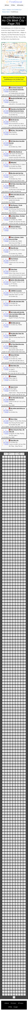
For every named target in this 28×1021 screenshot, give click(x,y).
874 (3, 731)
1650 (9, 974)
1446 (17, 909)
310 (11, 553)
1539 (25, 937)
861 (17, 725)
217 (3, 524)
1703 (6, 991)
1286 (22, 858)
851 (14, 722)
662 (14, 663)
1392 (17, 892)
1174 (12, 824)
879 (17, 731)
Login (16, 1007)
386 (22, 575)
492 (17, 609)
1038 (9, 782)
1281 (9, 858)
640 (3, 657)
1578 (9, 952)
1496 (6, 926)
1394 (22, 892)
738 (25, 686)
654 (17, 660)
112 (11, 490)
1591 (19, 954)
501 (17, 612)
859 (11, 725)
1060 (19, 787)
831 (9, 717)
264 (9, 538)
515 (6, 618)
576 (25, 635)
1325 (6, 872)
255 (9, 536)
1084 (12, 796)
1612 (4, 963)
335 (6, 561)
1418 (14, 901)
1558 (4, 946)
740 (6, 688)
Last (22, 453)
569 (6, 635)
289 (3, 547)
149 (14, 502)
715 (11, 680)
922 (11, 745)
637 (19, 654)
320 (14, 555)
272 (6, 541)
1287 (25, 858)
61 (19, 473)
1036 (4, 782)
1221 (17, 838)
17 (21, 459)
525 (9, 620)
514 (3, 618)
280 (3, 544)
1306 (4, 867)
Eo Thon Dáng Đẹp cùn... (19, 67)
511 (19, 615)
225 (25, 524)
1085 (14, 796)
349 (19, 564)
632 (6, 654)
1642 (12, 971)
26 (21, 462)
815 (14, 711)
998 (22, 768)
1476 (25, 918)
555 (17, 629)
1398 (9, 895)
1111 (12, 804)
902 (6, 739)
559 (3, 632)
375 (17, 572)
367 (19, 570)
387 (25, 575)
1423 (4, 903)
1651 (12, 974)
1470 (9, 918)
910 (3, 742)
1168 (19, 821)
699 (17, 674)
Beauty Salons (6, 11)
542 (6, 626)
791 (22, 703)
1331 (22, 872)
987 (17, 765)
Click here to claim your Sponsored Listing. (14, 81)
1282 (12, 858)
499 (11, 612)
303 (17, 550)
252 (25, 533)
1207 (4, 836)
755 (22, 691)
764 (22, 694)
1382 (14, 889)
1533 (9, 937)
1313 (22, 867)
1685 (6, 985)
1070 (22, 790)
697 (11, 674)
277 (19, 541)
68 (14, 476)
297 (25, 547)
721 (3, 683)
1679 (14, 983)
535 (11, 623)
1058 (14, 787)
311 (14, 553)
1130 (14, 810)
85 (11, 482)
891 (25, 734)
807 (17, 708)
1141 (19, 813)
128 (6, 496)
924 (17, 745)
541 (3, 626)
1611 (25, 960)
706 (11, 677)
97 (19, 485)
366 (17, 570)
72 (24, 476)
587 (6, 640)
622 (3, 652)
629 (22, 652)
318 (9, 555)
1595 (6, 957)
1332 (25, 872)
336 (9, 561)
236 (6, 530)
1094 (14, 799)
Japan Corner (14, 387)
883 (3, 734)
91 (3, 485)
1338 (17, 875)
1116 (25, 804)
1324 (4, 872)
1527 (17, 935)
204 (17, 519)
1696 (12, 988)
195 (17, 516)
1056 (9, 787)
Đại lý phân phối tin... (9, 61)
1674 (25, 980)
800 (22, 705)
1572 (17, 949)
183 (9, 513)
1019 (6, 776)
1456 (19, 912)
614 (6, 649)
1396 (4, 895)
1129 (12, 810)
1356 (17, 881)
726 (17, 683)
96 (16, 485)
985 (11, 765)
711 (24, 677)
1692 (25, 985)
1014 (17, 773)
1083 (9, 796)
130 (11, 496)
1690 (19, 985)
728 (22, 683)
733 (11, 686)
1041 (17, 782)
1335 (9, 875)
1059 (17, 787)
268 (19, 538)
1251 (25, 847)
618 (17, 649)
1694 (6, 988)
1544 (14, 940)
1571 (14, 949)
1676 (6, 983)
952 (19, 753)
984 (9, 765)
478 (3, 606)
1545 (17, 940)
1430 (22, 903)
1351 (4, 881)
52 (19, 471)
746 (22, 688)
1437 (17, 906)
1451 (6, 912)
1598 (14, 957)
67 (11, 476)
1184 (14, 827)
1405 (4, 898)
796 (11, 705)
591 (17, 640)
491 (14, 609)
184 (11, 513)
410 (14, 584)
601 (19, 643)
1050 (17, 785)
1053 (25, 785)
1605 (9, 960)
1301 (14, 864)
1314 (25, 867)
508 (11, 615)
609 (17, 646)
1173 (9, 824)
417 (9, 587)
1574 (22, 949)
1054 (4, 787)
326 (6, 558)
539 (22, 623)
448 (19, 595)
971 (22, 759)
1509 (17, 929)
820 (3, 714)
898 (19, 736)
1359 (25, 881)
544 (11, 626)
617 (14, 649)
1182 (9, 827)
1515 (9, 932)
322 (19, 555)
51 (16, 471)
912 (9, 742)
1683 (25, 983)
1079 (22, 793)
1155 (9, 819)
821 (6, 714)
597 (9, 643)
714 (9, 680)
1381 (12, 889)
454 (11, 598)
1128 (9, 810)
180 (25, 510)
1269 (25, 853)
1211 (14, 836)
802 (3, 708)
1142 (22, 813)
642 (9, 657)
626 (14, 652)
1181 (6, 827)
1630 (4, 969)
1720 (14, 997)
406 (3, 584)
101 (6, 487)
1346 (14, 878)
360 (25, 567)
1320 (17, 869)
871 (19, 728)
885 (9, 734)
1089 (25, 796)
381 (9, 575)
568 (3, 635)
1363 (12, 884)
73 (3, 479)
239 (14, 530)
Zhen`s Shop (12, 63)
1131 (17, 810)
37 (3, 468)
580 (11, 637)
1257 (17, 850)
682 (19, 669)
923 (14, 745)
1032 (17, 779)
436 (11, 592)
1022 (14, 776)
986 (14, 765)
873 (25, 728)
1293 (17, 861)
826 (19, 714)
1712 (6, 994)
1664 (22, 977)
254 (6, 536)
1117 (4, 807)
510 (17, 615)
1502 (22, 926)
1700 (22, 988)
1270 (4, 855)
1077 (17, 793)
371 (6, 572)
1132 (19, 810)
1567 (4, 949)
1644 (17, 971)
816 (17, 711)
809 (22, 708)
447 (17, 595)
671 (14, 666)
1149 (17, 816)
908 (22, 739)
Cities (13, 5)
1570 (12, 949)
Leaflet (8, 73)
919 (3, 745)
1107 (25, 802)
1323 (25, 869)
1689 (17, 985)
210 (9, 521)
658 (3, 663)
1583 (22, 952)
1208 (6, 836)
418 (11, 587)
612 (25, 646)
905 (14, 739)
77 (14, 479)
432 (25, 589)
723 (9, 683)
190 (3, 516)
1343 (6, 878)
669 (9, 666)
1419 (17, 901)
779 (14, 700)
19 (3, 462)
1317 (9, 869)
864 (25, 725)
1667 (6, 980)
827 (22, 714)
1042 (19, 782)
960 (17, 756)
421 (19, 587)
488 (6, 609)
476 (22, 604)
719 (22, 680)
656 (22, 660)
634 (11, 654)
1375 (19, 886)
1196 (22, 830)
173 (6, 510)
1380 (9, 889)
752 (14, 691)
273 (9, 541)
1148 (14, 816)
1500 (17, 926)
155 (6, 504)
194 (14, 516)
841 (11, 720)
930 (9, 748)
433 (3, 592)
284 (14, 544)
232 (19, 527)
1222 (19, 838)
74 (6, 479)
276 (17, 541)
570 (9, 635)
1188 (25, 827)
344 (6, 564)
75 (8, 479)
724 (11, 683)
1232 (22, 841)
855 (25, 722)
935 (22, 748)
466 (19, 601)
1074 (9, 793)
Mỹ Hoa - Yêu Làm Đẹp (17, 130)
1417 (12, 901)
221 (14, 524)
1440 (25, 906)
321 (17, 555)
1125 (25, 807)
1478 (6, 920)
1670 (14, 980)
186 (17, 513)
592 (19, 640)
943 (19, 751)
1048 (12, 785)
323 (22, 555)
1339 (19, 875)
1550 (6, 943)
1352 (6, 881)
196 (19, 516)
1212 (17, 836)
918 (25, 742)
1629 (25, 966)
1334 (6, 875)
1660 (12, 977)
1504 (4, 929)
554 (14, 629)
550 (3, 629)
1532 (6, 937)
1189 (4, 830)
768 (9, 697)
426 (9, 589)
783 (25, 700)
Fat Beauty (13, 376)
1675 (4, 983)
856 (3, 725)
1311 (17, 867)
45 (24, 468)
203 (14, 519)
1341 (25, 875)
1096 (19, 799)
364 (11, 570)
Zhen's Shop (13, 419)
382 (11, 575)
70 (19, 476)
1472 (14, 918)
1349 (22, 878)
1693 (4, 988)
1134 (25, 810)
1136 (6, 813)
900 (25, 736)
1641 (9, 971)
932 (14, 748)
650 (6, 660)
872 (22, 728)
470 (6, 604)
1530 (25, 935)
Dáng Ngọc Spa (14, 365)
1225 (4, 841)
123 (17, 493)
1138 (12, 813)
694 (3, 674)
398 (6, 581)
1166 (14, 821)
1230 (17, 841)
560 (6, 632)
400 (11, 581)
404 (22, 581)
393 (17, 578)
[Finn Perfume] (10, 57)
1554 (17, 943)
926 (22, 745)
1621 (4, 966)
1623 (9, 966)
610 (19, 646)
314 (22, 553)
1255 (12, 850)
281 (6, 544)
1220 (14, 838)
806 (14, 708)
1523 (6, 935)
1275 (17, 855)
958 (11, 756)
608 (14, 646)
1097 (22, 799)
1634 (14, 969)
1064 (6, 790)
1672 (19, 980)
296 (22, 547)
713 (6, 680)
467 (22, 601)
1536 (17, 937)
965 (6, 759)
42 (16, 468)
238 (11, 530)
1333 (4, 875)
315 (25, 553)
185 (14, 513)
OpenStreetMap (19, 73)
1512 (25, 929)
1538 (22, 937)
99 (24, 485)
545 (14, 626)
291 (9, 547)
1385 (22, 889)
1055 (6, 787)
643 (11, 657)
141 (17, 499)
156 (9, 504)
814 (11, 711)
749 (6, 691)
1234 (4, 844)
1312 (19, 867)
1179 (25, 824)
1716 (17, 994)
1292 (14, 861)
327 (9, 558)
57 (8, 473)
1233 (25, 841)
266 (14, 538)
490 (11, 609)
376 (19, 572)
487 (3, 609)
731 (6, 686)
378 (25, 572)
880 (19, 731)
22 (11, 462)
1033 (19, 779)
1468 (4, 918)
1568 (6, 949)
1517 (14, 932)
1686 (9, 985)
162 (25, 504)
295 (19, 547)
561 (9, 632)
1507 (12, 929)
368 (22, 570)
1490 (14, 923)
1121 (14, 807)
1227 (9, 841)
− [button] (3, 47)
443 (6, 595)
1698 (17, 988)
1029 (9, 779)
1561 (12, 946)
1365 (17, 884)
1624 (12, 966)
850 (11, 722)
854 (22, 722)
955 (3, 756)
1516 (12, 932)
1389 (9, 892)
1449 (25, 909)
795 (9, 705)
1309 (12, 867)
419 (14, 587)
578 (6, 637)
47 (6, 471)
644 (14, 657)
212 (14, 521)
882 (25, 731)
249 (17, 533)
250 (19, 533)
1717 (19, 994)
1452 (9, 912)
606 (9, 646)
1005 (17, 770)
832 (11, 717)
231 (17, 527)
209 (6, 521)
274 (11, 541)
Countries (20, 5)
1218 (9, 838)
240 (17, 530)
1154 (6, 819)
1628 (22, 966)
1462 (12, 915)
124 (19, 493)
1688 (14, 985)
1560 (9, 946)
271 (3, 541)
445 (11, 595)
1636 (19, 969)
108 (25, 487)
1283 (14, 858)
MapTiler (12, 73)
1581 (17, 952)
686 (6, 671)
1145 (6, 816)
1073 (6, 793)
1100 (6, 802)
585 (25, 637)
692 (22, 671)
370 (3, 572)
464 (14, 601)
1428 (17, 903)
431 (22, 589)
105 (17, 487)
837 (25, 717)
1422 (25, 901)
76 (11, 479)
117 (24, 490)
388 (3, 578)
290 (6, 547)
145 (3, 502)
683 (22, 669)
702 (25, 674)
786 (9, 703)
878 (14, 731)
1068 (17, 790)
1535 (14, 937)
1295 (22, 861)
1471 (12, 918)
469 (3, 604)
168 (17, 507)
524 (6, 620)
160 (19, 504)
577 (3, 637)
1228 (12, 841)
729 (25, 683)
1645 (19, 971)
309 (9, 553)
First (6, 453)
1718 (22, 994)
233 (22, 527)
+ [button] (3, 44)
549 (25, 626)
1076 (14, 793)
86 (14, 482)
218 (6, 524)
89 (21, 482)
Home (7, 5)
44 (21, 468)
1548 (25, 940)
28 (3, 465)
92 (6, 485)
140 (14, 499)
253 (3, 536)
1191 (9, 830)
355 (11, 567)
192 (9, 516)
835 (19, 717)
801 (25, 705)
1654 (19, 974)
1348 (19, 878)
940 (11, 751)
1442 (6, 909)
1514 (6, 932)
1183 (12, 827)
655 (19, 660)
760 (11, 694)
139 (11, 499)
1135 (4, 813)
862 (19, 725)
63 (24, 473)
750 (9, 691)
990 (25, 765)
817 (19, 711)
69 (16, 476)
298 (3, 550)
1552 (12, 943)
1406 (6, 898)
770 (14, 697)
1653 (17, 974)
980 (22, 762)
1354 (12, 881)
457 (19, 598)
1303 (19, 864)
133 (19, 496)
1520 (22, 932)
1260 (25, 850)
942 (17, 751)
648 (25, 657)
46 (3, 471)
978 (17, 762)
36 (24, 465)
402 (17, 581)
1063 (4, 790)
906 (17, 739)
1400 (14, 895)
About (7, 1003)
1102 (12, 802)
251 (22, 533)
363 (9, 570)
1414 (4, 901)
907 (19, 739)
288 (25, 544)
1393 (19, 892)
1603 (4, 960)
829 (3, 717)
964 (3, 759)
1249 (19, 847)
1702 (4, 991)
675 (25, 666)
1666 (4, 980)
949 (11, 753)
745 (19, 688)
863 (22, 725)
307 (3, 553)
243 (25, 530)
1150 (19, 816)
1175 (14, 824)
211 (11, 521)
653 (14, 660)
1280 (6, 858)
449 (22, 595)
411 (17, 584)
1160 (22, 819)
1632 (9, 969)
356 (14, 567)
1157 (14, 819)
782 (22, 700)
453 (9, 598)
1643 (14, 971)
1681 (19, 983)
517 (11, 618)
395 (22, 578)
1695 (9, 988)
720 (25, 680)
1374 (17, 886)
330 (17, 558)
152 (22, 502)
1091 (6, 799)
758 (6, 694)
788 (14, 703)
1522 (4, 935)
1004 (14, 770)
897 (17, 736)
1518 (17, 932)
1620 (25, 963)
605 (6, 646)
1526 (14, 935)
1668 (9, 980)
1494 (25, 923)
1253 (6, 850)
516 (9, 618)
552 (9, 629)
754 (19, 691)
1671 (17, 980)
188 (22, 513)
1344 (9, 878)
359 (22, 567)
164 (6, 507)
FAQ (10, 1007)
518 (14, 618)
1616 (14, 963)
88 (19, 482)
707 (14, 677)
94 (11, 485)
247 (11, 533)
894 (9, 736)
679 (11, 669)
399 (9, 581)
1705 (12, 991)
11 (6, 459)
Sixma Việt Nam (16, 61)
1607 (14, 960)
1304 (22, 864)
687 (9, 671)
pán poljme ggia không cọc (17, 408)
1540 (4, 940)
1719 (25, 994)
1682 (22, 983)
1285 (19, 858)
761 (14, 694)
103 (11, 487)
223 (19, 524)
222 (17, 524)
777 (9, 700)
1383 (17, 889)
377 (22, 572)
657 (25, 660)
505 (3, 615)
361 (3, 570)
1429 (19, 903)
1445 (14, 909)
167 (14, 507)
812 (6, 711)
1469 (6, 918)
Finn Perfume (14, 258)
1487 (6, 923)
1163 (6, 821)
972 (25, 759)
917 (22, 742)
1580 (14, 952)
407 (6, 584)
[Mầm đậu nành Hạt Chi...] (10, 56)
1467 (25, 915)
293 (14, 547)
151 (19, 502)
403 (19, 581)
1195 (19, 830)
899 (22, 736)
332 (22, 558)
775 (3, 700)
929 (6, 748)
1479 (9, 920)
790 (19, 703)
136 (3, 499)
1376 (22, 886)
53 (21, 471)
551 (6, 629)
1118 (6, 807)
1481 (14, 920)
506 (6, 615)
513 (25, 615)
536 (14, 623)
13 (11, 459)
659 (6, 663)
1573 (19, 949)
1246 (12, 847)
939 (9, 751)
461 (6, 601)
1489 (12, 923)
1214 (22, 836)
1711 (4, 994)
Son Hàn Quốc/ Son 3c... (14, 59)
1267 (19, 853)
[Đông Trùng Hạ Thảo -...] (11, 47)
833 (14, 717)
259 (19, 536)
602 (22, 643)
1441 (4, 909)
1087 (19, 796)
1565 (22, 946)
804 (9, 708)
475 (19, 604)
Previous (12, 453)
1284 (17, 858)
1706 (14, 991)
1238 (14, 844)
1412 (22, 898)
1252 (4, 850)
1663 (19, 977)
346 (11, 564)
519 (17, 618)
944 (22, 751)
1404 (25, 895)
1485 (25, 920)
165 (9, 507)
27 (24, 462)
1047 (9, 785)
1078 (19, 793)
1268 (22, 853)
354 (9, 567)
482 (14, 606)
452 (6, 598)
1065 (9, 790)
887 (14, 734)
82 (3, 482)
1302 (17, 864)
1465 (19, 915)
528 (17, 620)
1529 (22, 935)
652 (11, 660)
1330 (19, 872)
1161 (25, 819)
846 (25, 720)
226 (3, 527)
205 (19, 519)
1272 (9, 855)
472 (11, 604)
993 (9, 768)
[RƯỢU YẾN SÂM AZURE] (22, 58)
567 (25, 632)
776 (6, 700)
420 (17, 587)
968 (14, 759)
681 (17, 669)
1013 (14, 773)
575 (22, 635)
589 (11, 640)
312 (17, 553)
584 (22, 637)
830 (6, 717)
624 (9, 652)
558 (25, 629)
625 (11, 652)
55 (3, 473)
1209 (9, 836)
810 (25, 708)
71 (21, 476)
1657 (4, 977)
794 (6, 705)
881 (22, 731)
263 (6, 538)
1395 (25, 892)
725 (14, 683)
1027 (4, 779)
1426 (12, 903)
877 (11, 731)
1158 (17, 819)
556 (19, 629)
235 (3, 530)
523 (3, 620)
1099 (4, 802)
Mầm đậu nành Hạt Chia (16, 173)
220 (11, 524)
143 (22, 499)
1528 (19, 935)
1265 (14, 853)
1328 (14, 872)
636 (17, 654)
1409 (14, 898)
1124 (22, 807)
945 (25, 751)
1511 (22, 929)
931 (11, 748)
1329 (17, 872)
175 (11, 510)
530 (22, 620)
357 (17, 567)
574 (19, 635)
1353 (9, 881)
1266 (17, 853)
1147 (12, 816)
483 (17, 606)
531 (25, 620)
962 (22, 756)
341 (22, 561)
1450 (4, 912)
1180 (4, 827)
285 (17, 544)
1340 (22, 875)
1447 (19, 909)
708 (17, 677)
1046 (6, 785)
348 (17, 564)
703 (3, 677)
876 (9, 731)
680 (14, 669)
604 (3, 646)
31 (11, 465)
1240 (19, 844)
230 (14, 527)
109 (3, 490)
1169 (22, 821)
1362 (9, 884)
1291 (12, 861)
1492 (19, 923)
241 (19, 530)
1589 (14, 954)
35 (21, 465)
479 (6, 606)
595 (3, 643)
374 (14, 572)
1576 (4, 952)
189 (25, 513)
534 (9, 623)
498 (9, 612)
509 (14, 615)
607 (11, 646)
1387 (4, 892)
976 (11, 762)
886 (11, 734)
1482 (17, 920)
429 (17, 589)
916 (19, 742)
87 (16, 482)
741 (9, 688)
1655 (22, 974)
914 (14, 742)
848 (6, 722)
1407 (9, 898)
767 (6, 697)
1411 (19, 898)
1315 (4, 869)
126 (25, 493)
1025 (22, 776)
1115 (22, 804)
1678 (12, 983)
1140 (17, 813)
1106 (22, 802)
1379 (6, 889)
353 (6, 567)
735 (17, 686)
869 (14, 728)
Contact (13, 1003)
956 (6, 756)
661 (11, 663)
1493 (22, 923)
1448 (22, 909)
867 (9, 728)
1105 (19, 802)
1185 (17, 827)
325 (3, 558)
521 (22, 618)
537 (17, 623)
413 (22, 584)
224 (22, 524)
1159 (19, 819)
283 (11, 544)
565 (19, 632)
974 (6, 762)
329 (14, 558)
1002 (9, 770)
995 (14, 768)
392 (14, 578)
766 (3, 697)
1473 (17, 918)
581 (14, 637)
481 (11, 606)
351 (25, 564)
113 (14, 490)
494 (22, 609)
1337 (14, 875)
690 (17, 671)
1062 (25, 787)
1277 (22, 855)
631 (3, 654)
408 (9, 584)
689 (14, 671)
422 (22, 587)
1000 (4, 770)
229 (11, 527)
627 (17, 652)
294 (17, 547)
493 (19, 609)
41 (14, 468)
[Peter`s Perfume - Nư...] (14, 57)
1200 (9, 833)
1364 (14, 884)
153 (25, 502)
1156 (12, 819)
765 (25, 694)
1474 (19, 918)
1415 (6, 901)
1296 (25, 861)
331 (19, 558)
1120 (12, 807)
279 (25, 541)
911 (6, 742)
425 (6, 589)
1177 (19, 824)
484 (19, 606)
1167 (17, 821)
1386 (25, 889)
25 (19, 462)
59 (14, 473)
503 (22, 612)
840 (9, 720)
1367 (22, 884)
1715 (14, 994)
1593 (25, 954)
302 (14, 550)
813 (9, 711)
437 (14, 592)
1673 (22, 980)
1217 (6, 838)
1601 (22, 957)
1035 (25, 779)
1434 (9, 906)
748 (3, 691)
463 (11, 601)
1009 (4, 773)
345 (9, 564)
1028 (6, 779)
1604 (6, 960)
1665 (25, 977)
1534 (12, 937)
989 (22, 765)
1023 (17, 776)
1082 (6, 796)
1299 (9, 864)
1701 (25, 988)
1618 (19, 963)
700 (19, 674)
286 (19, 544)
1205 (22, 833)
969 (17, 759)
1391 (14, 892)
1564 (19, 946)
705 (9, 677)
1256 (14, 850)
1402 (19, 895)
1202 (14, 833)
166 (11, 507)
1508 (14, 929)
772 (19, 697)
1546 (19, 940)
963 (25, 756)
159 (17, 504)
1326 (9, 872)
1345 (12, 878)
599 (14, 643)
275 (14, 541)
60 (16, 473)
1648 (4, 974)
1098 (25, 799)
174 (9, 510)
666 (25, 663)
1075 (12, 793)
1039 (12, 782)
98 (21, 485)
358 (19, 567)
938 (6, 751)
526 (11, 620)
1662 (17, 977)
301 (11, 550)
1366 (19, 884)
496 (3, 612)
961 (19, 756)
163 (3, 507)
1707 (17, 991)
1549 (4, 943)
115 (19, 490)
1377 (25, 886)
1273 (12, 855)
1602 (25, 957)
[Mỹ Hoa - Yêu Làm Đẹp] (11, 56)
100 (3, 487)
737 (22, 686)
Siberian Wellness (15, 226)
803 (6, 708)
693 (25, 671)
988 (19, 765)
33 (16, 465)
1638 (25, 969)
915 (17, 742)
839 (6, 720)
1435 (12, 906)
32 (14, 465)
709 (19, 677)
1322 (22, 869)
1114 (19, 804)
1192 (12, 830)
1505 (6, 929)
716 (14, 680)
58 (11, 473)
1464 (17, 915)
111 (8, 490)
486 (25, 606)
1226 (6, 841)
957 (9, 756)
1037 (6, 782)
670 (11, 666)
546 (17, 626)
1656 (25, 974)
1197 (25, 830)
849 (9, 722)
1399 (12, 895)
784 (3, 703)
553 (11, 629)
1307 (6, 867)
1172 (6, 824)
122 (14, 493)
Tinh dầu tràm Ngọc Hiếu (17, 301)
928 (3, 748)
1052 (22, 785)
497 (6, 612)
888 (17, 734)
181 (3, 513)
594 (25, 640)
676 (3, 669)
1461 (9, 915)
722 (6, 683)
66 (8, 476)
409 (11, 584)
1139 (14, 813)
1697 (14, 988)
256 (11, 536)
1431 (25, 903)
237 (9, 530)
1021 (12, 776)
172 (3, 510)
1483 (19, 920)
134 (22, 496)
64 (3, 476)
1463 (14, 915)
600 (17, 643)
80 (21, 479)
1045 (4, 785)
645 (17, 657)
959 (14, 756)
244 (3, 533)
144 (25, 499)
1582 (19, 952)
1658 (6, 977)
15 (16, 459)
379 (3, 575)
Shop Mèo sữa (14, 440)
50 (14, 471)
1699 (19, 988)
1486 (4, 923)
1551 (9, 943)
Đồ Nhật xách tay (15, 323)
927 (25, 745)
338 (14, 561)
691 (19, 671)
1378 (4, 889)
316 (3, 555)
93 (8, 485)
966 (9, 759)
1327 (12, 872)
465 (17, 601)
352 (3, 567)
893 (6, 736)
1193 (14, 830)
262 (3, 538)
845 (22, 720)
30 (8, 465)
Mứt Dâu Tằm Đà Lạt (16, 151)
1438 (19, 906)
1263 (9, 853)
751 (11, 691)
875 (6, 731)
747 (25, 688)
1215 (25, 836)
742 (11, 688)
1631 (6, 969)
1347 (17, 878)
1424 (6, 903)
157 (11, 504)
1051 (19, 785)
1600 (19, 957)
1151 (22, 816)
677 (6, 669)
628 (19, 652)
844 (19, 720)
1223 (22, 838)
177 (17, 510)
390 (9, 578)
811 (3, 711)
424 (3, 589)
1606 (12, 960)
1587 (9, 954)
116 (22, 490)
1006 (19, 770)
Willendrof (13, 162)
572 (14, 635)
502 (19, 612)
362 (6, 570)
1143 (25, 813)
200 (6, 519)
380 (6, 575)
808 (19, 708)
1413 (25, 898)
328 (11, 558)
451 (3, 598)
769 (11, 697)
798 (17, 705)
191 (6, 516)
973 (3, 762)
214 (19, 521)
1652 (14, 974)
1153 (4, 819)
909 (25, 739)
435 (9, 592)
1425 (9, 903)
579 (9, 637)
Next (17, 453)
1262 (6, 853)
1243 (4, 847)
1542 (9, 940)
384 (17, 575)
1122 (17, 807)
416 (6, 587)
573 (17, 635)
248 (14, 533)
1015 (19, 773)
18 (24, 459)
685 (3, 671)
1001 (6, 770)
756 (25, 691)
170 (22, 507)
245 (6, 533)
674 (22, 666)
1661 (14, 977)
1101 (9, 802)
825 (17, 714)
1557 (25, 943)
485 (22, 606)
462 (9, 601)
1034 (22, 779)
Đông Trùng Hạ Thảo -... (11, 50)
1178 (22, 824)
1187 (22, 827)
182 (6, 513)
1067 (14, 790)
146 (6, 502)
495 (25, 609)
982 (3, 765)
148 (11, 502)
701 (22, 674)
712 (3, 680)
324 (25, 555)
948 (9, 753)
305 (22, 550)
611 (22, 646)
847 (3, 722)
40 (11, 468)
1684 (4, 985)
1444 (12, 909)
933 (17, 748)
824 (14, 714)
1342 (4, 878)
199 (3, 519)
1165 (12, 821)
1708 (19, 991)
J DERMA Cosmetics (16, 290)
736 (19, 686)
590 (14, 640)
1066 (12, 790)
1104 (17, 802)
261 (25, 536)
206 (22, 519)
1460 (6, 915)
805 (11, 708)
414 (25, 584)
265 (11, 538)
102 (9, 487)
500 (14, 612)
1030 (12, 779)
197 (22, 516)
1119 (9, 807)
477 (25, 604)
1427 (14, 903)
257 (14, 536)
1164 (9, 821)
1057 (12, 787)
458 (22, 598)
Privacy (21, 1003)
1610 (22, 960)
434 (6, 592)
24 (16, 462)
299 (6, 550)
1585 (4, 954)
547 (19, 626)
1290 (9, 861)
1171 (4, 824)
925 (19, 745)
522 (25, 618)
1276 (19, 855)
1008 (25, 770)
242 (22, 530)
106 (19, 487)
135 (25, 496)
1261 (4, 853)
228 (9, 527)
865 (3, 728)
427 (11, 589)
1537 (19, 937)
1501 (19, 926)
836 (22, 717)
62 (21, 473)
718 (19, 680)
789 (17, 703)
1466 (22, 915)
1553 (14, 943)
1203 (17, 833)
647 (22, 657)
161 (22, 504)
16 (19, 459)
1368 (25, 884)
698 (14, 674)
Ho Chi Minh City (16, 9)
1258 (19, 850)
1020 (9, 776)
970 (19, 759)
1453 (12, 912)
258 (17, 536)
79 (19, 479)
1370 (6, 886)
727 (19, 683)
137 (6, 499)
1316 (6, 869)
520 (19, 618)
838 (3, 720)
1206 (25, 833)
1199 (6, 833)
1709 (22, 991)
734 (14, 686)
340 (19, 561)
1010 (6, 773)
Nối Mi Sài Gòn (15, 119)
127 (3, 496)
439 (19, 592)
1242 (25, 844)
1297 (4, 864)
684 (25, 669)
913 (11, 742)
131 (14, 496)
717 (17, 680)
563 (14, 632)
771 (17, 697)
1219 (12, 838)
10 (3, 459)
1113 (17, 804)
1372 (12, 886)
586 (3, 640)
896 (14, 736)
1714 (12, 994)
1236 (9, 844)
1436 (14, 906)
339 (17, 561)
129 (9, 496)
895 (11, 736)
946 (3, 753)
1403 (22, 895)
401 (14, 581)
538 (19, 623)
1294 (19, 861)
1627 (19, 966)
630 (25, 652)
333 (25, 558)
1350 (25, 878)
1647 (25, 971)
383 (14, 575)
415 (3, 587)
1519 (19, 932)
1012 (12, 773)
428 (14, 589)
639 (25, 654)
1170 (25, 821)
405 (25, 581)
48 (8, 471)
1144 (4, 816)
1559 (6, 946)
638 (22, 654)
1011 (9, 773)
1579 (12, 952)
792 (25, 703)
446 (14, 595)
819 (25, 711)
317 (6, 555)
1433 (6, 906)
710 (22, 677)
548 (22, 626)
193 (11, 516)
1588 (12, 954)
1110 (9, 804)
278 (22, 541)
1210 (12, 836)
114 (17, 490)
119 (6, 493)
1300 (12, 864)
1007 (22, 770)
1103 (14, 802)
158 (14, 504)
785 (6, 703)
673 (19, 666)
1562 (14, 946)
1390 (12, 892)
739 (3, 688)
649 (3, 660)
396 (25, 578)
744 (17, 688)
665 (22, 663)
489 (9, 609)
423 (25, 587)
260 (22, 536)
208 (3, 521)
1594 (4, 957)
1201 (12, 833)
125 (22, 493)
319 (11, 555)
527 (14, 620)
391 (11, 578)
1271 (6, 855)
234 (25, 527)
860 (14, 725)
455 (14, 598)
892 (3, 736)
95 (14, 485)
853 (19, 722)
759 (9, 694)
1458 (25, 912)
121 (11, 493)
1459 (4, 915)
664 (19, 663)
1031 (14, 779)
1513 (4, 932)
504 (25, 612)
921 (9, 745)
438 (17, 592)
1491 (17, 923)
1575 (25, 949)
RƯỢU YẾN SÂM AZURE (17, 280)
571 (11, 635)
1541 (6, 940)
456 (17, 598)
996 (17, 768)
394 (19, 578)
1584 (25, 952)
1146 (9, 816)
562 (11, 632)
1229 (14, 841)
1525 (12, 935)
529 (19, 620)
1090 (4, 799)
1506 (9, 929)
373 (11, 572)
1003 (12, 770)
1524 (9, 935)
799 (19, 705)
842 (14, 720)
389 (6, 578)
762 (17, 694)
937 (3, 751)
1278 (25, 855)
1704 (9, 991)
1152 (25, 816)
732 (9, 686)
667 (3, 666)
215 (22, 521)
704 (6, 677)
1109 (6, 804)
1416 (9, 901)
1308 (9, 867)
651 (9, 660)
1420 (19, 901)
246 (9, 533)
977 (14, 762)
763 (19, 694)
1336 (12, 875)
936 (25, 748)
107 (22, 487)
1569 (9, 949)
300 (9, 550)
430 (19, 589)
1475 (22, 918)
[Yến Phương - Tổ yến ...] (19, 52)
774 (25, 697)
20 (6, 462)
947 (6, 753)
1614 (9, 963)
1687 (12, 985)
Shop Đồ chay (14, 248)
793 (3, 705)
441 (25, 592)
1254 (9, 850)
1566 (25, 946)
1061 (22, 787)
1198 (4, 833)
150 (17, 502)
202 (11, 519)
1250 (22, 847)
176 (14, 510)
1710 (25, 991)
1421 (22, 901)
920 (6, 745)
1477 (4, 920)
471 (9, 604)
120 (9, 493)
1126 (4, 810)
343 (3, 564)
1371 (9, 886)
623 (6, 652)
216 (25, 521)
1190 (6, 830)
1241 (22, 844)
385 (19, 575)
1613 (6, 963)
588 (9, 640)
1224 (25, 838)
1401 (17, 895)
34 (19, 465)
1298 (6, 864)
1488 (9, 923)
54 (24, 471)
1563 (17, 946)
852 (17, 722)
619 (19, 649)
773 (22, 697)
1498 (12, 926)
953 (22, 753)
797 (14, 705)
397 (3, 581)
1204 (19, 833)
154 (3, 504)
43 (19, 468)
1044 (25, 782)
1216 (4, 838)
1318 (12, 869)
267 (17, 538)
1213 (19, 836)
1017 (25, 773)
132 (17, 496)
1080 (25, 793)
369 (25, 570)
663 (17, 663)
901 (3, 739)
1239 (17, 844)
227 (6, 527)
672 (17, 666)
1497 (9, 926)
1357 (19, 881)
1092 (9, 799)
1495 (4, 926)
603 (25, 643)
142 (19, 499)
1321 (19, 869)
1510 (19, 929)
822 (9, 714)
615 (9, 649)
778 (11, 700)
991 (3, 768)
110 (6, 490)
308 (6, 553)
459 (25, 598)
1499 (14, 926)
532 (3, 623)
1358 (22, 881)
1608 (17, 960)
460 (3, 601)
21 (8, 462)
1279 (4, 858)
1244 (6, 847)
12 (8, 459)
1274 (14, 855)
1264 (12, 853)
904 (11, 739)
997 (19, 768)
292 (11, 547)
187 (19, 513)
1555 (19, 943)
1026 (25, 776)
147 (9, 502)
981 (25, 762)
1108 (4, 804)
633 (9, 654)
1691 (22, 985)
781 (19, 700)
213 (17, 521)
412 (19, 584)
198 (25, 516)
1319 (14, 869)
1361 (6, 884)
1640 (6, 971)
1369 (4, 886)
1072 (4, 793)
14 (14, 459)
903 (9, 739)
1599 (17, 957)
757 (3, 694)
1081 (4, 796)
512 (22, 615)
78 (16, 479)
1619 (22, 963)
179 (22, 510)
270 (25, 538)
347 (14, 564)
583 (19, 637)
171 (25, 507)
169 (19, 507)
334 (3, 561)
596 (6, 643)
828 (25, 714)
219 (9, 524)
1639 (4, 971)
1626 (17, 966)
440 (22, 592)
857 (6, 725)
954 (25, 753)
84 (8, 482)
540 (25, 623)
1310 (14, 867)
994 (11, 768)
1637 (22, 969)
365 (14, 570)
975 (9, 762)
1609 (19, 960)
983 (6, 765)
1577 (6, 952)
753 (17, 691)
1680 (17, 983)
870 (17, 728)
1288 (4, 861)
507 (9, 615)
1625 (14, 966)
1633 (12, 969)
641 (6, 657)
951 (17, 753)
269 (22, 538)
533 (6, 623)
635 (14, 654)
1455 (17, 912)
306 (25, 550)
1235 (6, 844)
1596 (9, 957)
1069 (19, 790)
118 (3, 493)
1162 (4, 821)
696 (9, 674)
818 (22, 711)
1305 (25, 864)
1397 (6, 895)
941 (14, 751)
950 (14, 753)
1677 (9, 983)
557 (22, 629)
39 (8, 468)
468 (25, 601)
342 (25, 561)
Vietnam (9, 9)
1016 (22, 773)
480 (9, 606)
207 (25, 519)
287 (22, 544)
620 (22, 649)
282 (9, 544)
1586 (6, 954)
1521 (25, 932)
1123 (19, 807)
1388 (6, 892)
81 (24, 479)
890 (22, 734)
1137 (9, 813)
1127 (6, 810)
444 (9, 595)
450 (25, 595)
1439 (22, 906)
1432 (4, 906)
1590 (17, 954)
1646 (22, 971)
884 (6, 734)
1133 (22, 810)
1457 (22, 912)
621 (25, 649)
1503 (25, 926)
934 (19, 748)
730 (3, 686)
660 (9, 663)
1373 (14, 886)
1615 (12, 963)
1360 (4, 884)
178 (19, 510)
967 (11, 759)
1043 (22, 782)
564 (17, 632)
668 (6, 666)
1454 (14, 912)
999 (25, 768)
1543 (12, 940)
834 (17, 717)
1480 (12, 920)
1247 (14, 847)
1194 (17, 830)
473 (14, 604)
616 (11, 649)
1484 (22, 920)
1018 (4, 776)
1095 (17, 799)
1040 (14, 782)
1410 (17, 898)
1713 (9, 994)
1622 (6, 966)
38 (6, 468)
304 (19, 550)
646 (19, 657)
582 (17, 637)
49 (11, 471)
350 (22, 564)
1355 (14, 881)
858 (9, 725)
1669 (12, 980)
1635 (17, 969)
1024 (19, 776)
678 (9, 669)
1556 (22, 943)
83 (6, 482)
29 (6, 465)
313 (19, 553)
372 (9, 572)
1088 (22, 796)
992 (6, 768)
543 (9, 626)
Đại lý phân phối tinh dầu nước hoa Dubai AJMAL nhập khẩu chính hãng (17, 314)
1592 (22, 954)
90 (24, 482)
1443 (9, 909)
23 (14, 462)
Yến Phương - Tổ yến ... (19, 55)
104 (14, 487)
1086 (17, 796)
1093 (12, 799)
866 (6, 728)
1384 (19, 889)
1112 (14, 804)
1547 (22, 940)
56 (6, 473)
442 (3, 595)
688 (11, 671)
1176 (17, 824)
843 (17, 720)
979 (19, 762)
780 (17, 700)
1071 (25, 790)
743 (14, 688)
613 (3, 649)
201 (9, 519)
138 (9, 499)
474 (17, 604)
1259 (22, 850)
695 (6, 674)
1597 (12, 957)
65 (6, 476)
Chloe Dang (14, 269)
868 (11, 728)
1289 (6, 861)
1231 (19, 841)
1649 (6, 974)
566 (22, 632)
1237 (12, 844)
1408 (12, 898)
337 (11, 561)
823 (11, 714)
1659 (9, 977)
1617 (17, 963)
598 (11, 643)
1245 (9, 847)
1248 (17, 847)
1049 (14, 785)
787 (11, 703)
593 (22, 640)
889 (19, 734)
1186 (19, 827)
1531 (4, 937)
